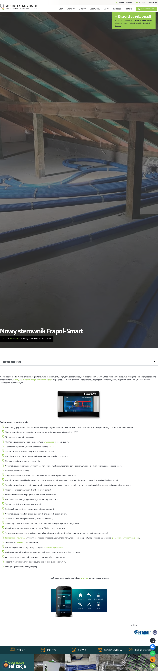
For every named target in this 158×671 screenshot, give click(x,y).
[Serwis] (74, 650)
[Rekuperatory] (130, 650)
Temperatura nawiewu (15, 538)
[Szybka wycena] (99, 650)
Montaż (51, 650)
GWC (50, 446)
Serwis (82, 650)
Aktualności (15, 338)
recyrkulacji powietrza (53, 547)
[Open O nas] (85, 8)
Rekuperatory (143, 650)
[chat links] (153, 666)
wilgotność (49, 442)
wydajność (20, 542)
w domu (84, 578)
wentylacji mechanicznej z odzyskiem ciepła (32, 379)
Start (4, 338)
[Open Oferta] (74, 8)
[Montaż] (42, 650)
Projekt (21, 650)
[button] (154, 362)
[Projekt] (12, 650)
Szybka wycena (113, 650)
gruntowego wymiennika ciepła (125, 538)
